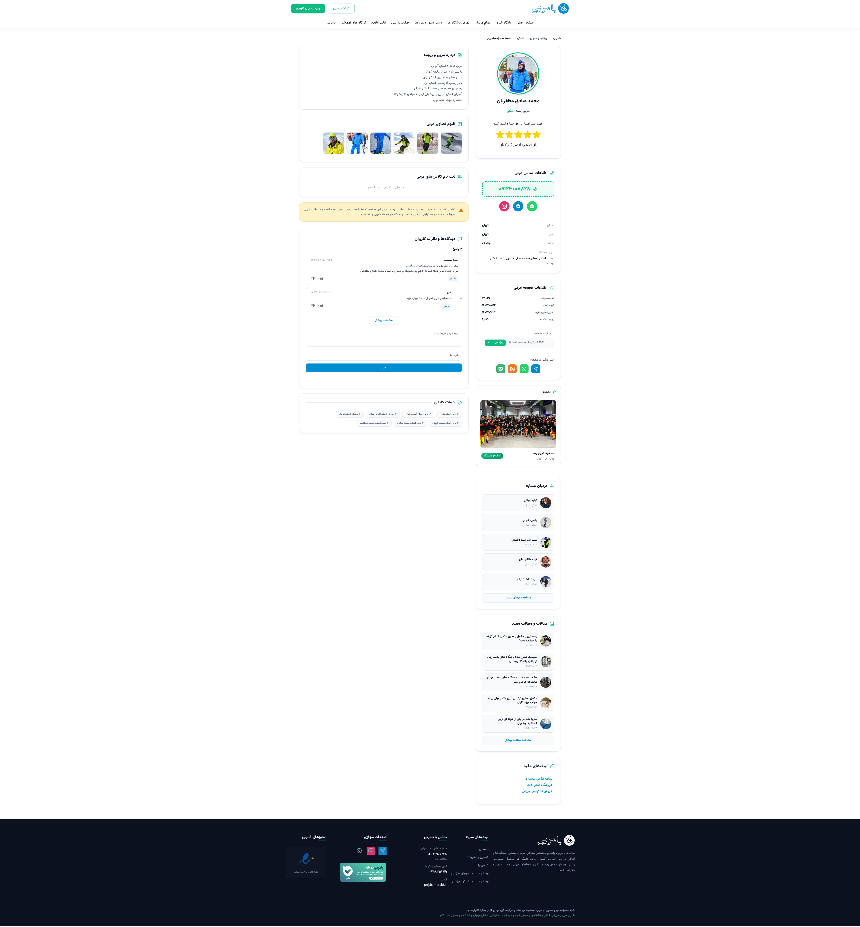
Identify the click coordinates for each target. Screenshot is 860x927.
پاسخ (453, 279)
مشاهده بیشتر (384, 320)
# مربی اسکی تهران (449, 414)
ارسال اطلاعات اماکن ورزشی (470, 881)
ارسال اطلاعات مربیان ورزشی (469, 873)
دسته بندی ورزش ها (428, 22)
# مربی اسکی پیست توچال (445, 423)
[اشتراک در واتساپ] (524, 368)
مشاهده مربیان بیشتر (518, 598)
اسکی (520, 38)
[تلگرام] (518, 206)
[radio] (500, 135)
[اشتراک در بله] (500, 368)
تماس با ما (481, 865)
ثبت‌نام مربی (341, 8)
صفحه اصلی (524, 22)
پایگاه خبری (503, 22)
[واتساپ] (532, 206)
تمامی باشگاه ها (458, 22)
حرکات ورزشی (400, 22)
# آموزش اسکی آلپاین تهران (383, 414)
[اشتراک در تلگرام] (535, 368)
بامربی (331, 22)
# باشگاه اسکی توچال (349, 414)
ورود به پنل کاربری (308, 8)
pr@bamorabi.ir (435, 885)
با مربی (483, 849)
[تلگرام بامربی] (382, 851)
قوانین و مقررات (477, 857)
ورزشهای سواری (538, 38)
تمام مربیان (482, 22)
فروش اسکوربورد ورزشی (537, 791)
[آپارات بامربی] (359, 851)
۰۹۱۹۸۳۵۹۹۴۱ (438, 871)
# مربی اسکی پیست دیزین (410, 423)
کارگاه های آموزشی (353, 22)
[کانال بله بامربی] (359, 872)
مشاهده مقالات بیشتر (518, 740)
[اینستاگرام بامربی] (371, 851)
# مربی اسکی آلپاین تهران (418, 414)
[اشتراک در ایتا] (512, 368)
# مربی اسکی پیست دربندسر (374, 423)
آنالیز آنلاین (378, 22)
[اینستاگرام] (504, 206)
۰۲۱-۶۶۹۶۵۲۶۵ (437, 854)
